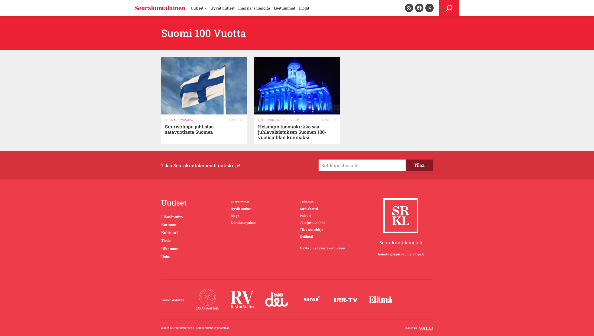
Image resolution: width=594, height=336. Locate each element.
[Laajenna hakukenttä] (449, 8)
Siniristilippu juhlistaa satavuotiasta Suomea (189, 129)
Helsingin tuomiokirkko (278, 120)
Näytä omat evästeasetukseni (322, 248)
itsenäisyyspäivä (179, 120)
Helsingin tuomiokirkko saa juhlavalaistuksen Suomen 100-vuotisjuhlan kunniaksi (292, 132)
